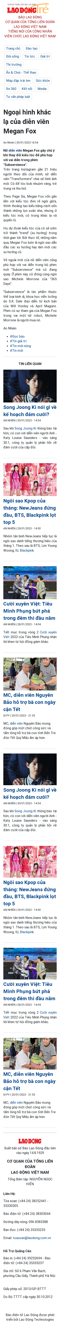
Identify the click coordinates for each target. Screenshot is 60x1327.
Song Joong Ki (25, 428)
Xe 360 (11, 89)
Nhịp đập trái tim (18, 81)
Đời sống (12, 56)
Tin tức (29, 56)
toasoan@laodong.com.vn (32, 1238)
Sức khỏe (43, 81)
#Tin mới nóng (20, 346)
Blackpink (27, 550)
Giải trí (45, 56)
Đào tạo (32, 48)
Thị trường (14, 65)
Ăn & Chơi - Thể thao (21, 72)
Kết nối (27, 89)
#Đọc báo (17, 336)
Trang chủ (13, 48)
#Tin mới (16, 351)
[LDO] (30, 387)
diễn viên (15, 150)
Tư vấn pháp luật (18, 97)
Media (42, 89)
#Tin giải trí (18, 341)
